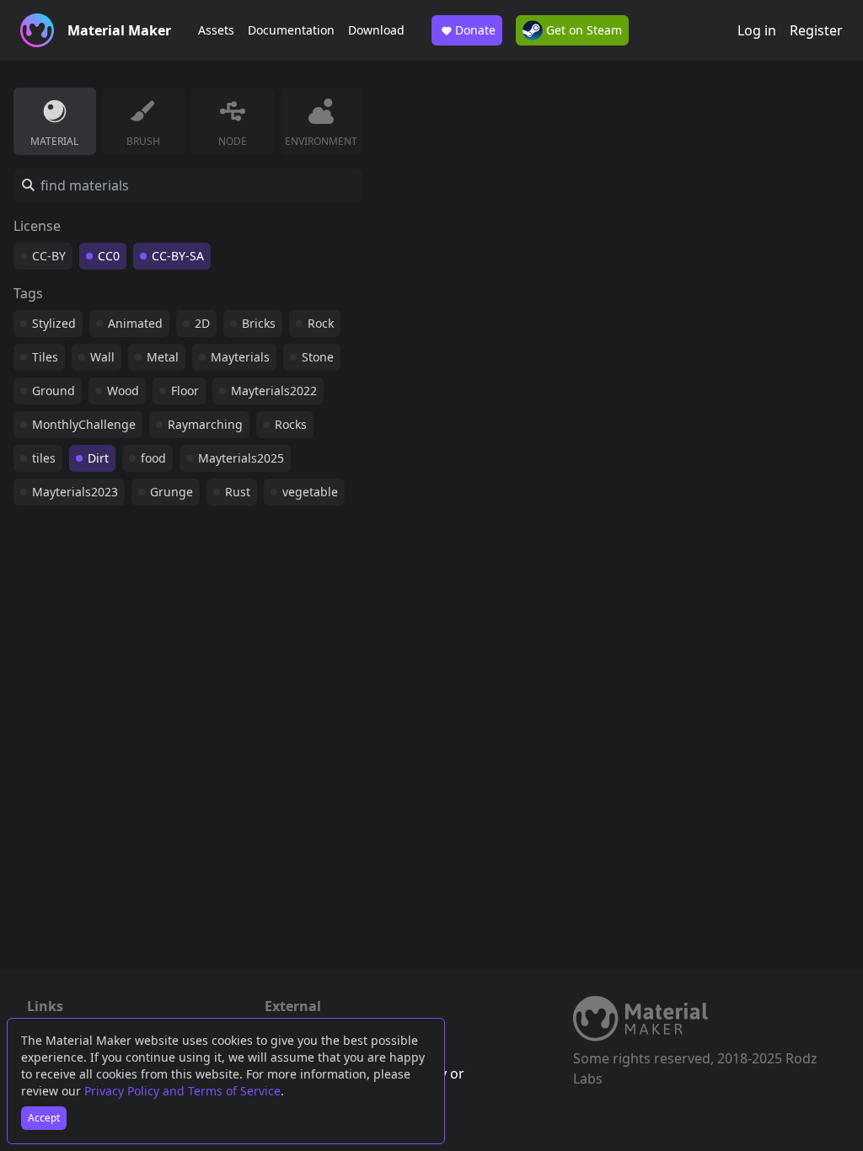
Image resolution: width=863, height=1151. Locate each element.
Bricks (259, 323)
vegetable (310, 492)
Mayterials (240, 357)
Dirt (98, 458)
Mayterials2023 (75, 492)
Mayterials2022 (274, 391)
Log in (756, 30)
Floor (185, 391)
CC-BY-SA (178, 256)
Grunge (171, 492)
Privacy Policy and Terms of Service (182, 1091)
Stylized (54, 323)
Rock (321, 323)
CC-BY (49, 256)
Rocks (291, 424)
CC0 (109, 256)
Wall (102, 357)
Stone (318, 357)
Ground (53, 391)
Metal (163, 357)
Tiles (45, 357)
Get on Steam (582, 30)
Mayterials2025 (241, 458)
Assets (216, 30)
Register (816, 30)
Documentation (291, 30)
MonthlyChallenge (84, 424)
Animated (135, 323)
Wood (123, 391)
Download (376, 30)
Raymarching (205, 424)
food (153, 458)
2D (202, 323)
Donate (475, 30)
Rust (237, 492)
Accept (44, 1118)
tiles (44, 458)
